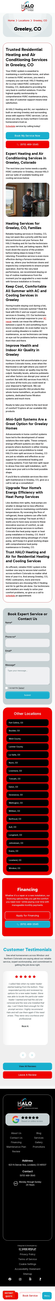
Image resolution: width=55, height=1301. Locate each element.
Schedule (10, 126)
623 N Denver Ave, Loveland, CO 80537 (27, 1165)
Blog (38, 1133)
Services (39, 1137)
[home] (27, 6)
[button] (47, 1295)
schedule (10, 595)
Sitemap (27, 1274)
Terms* (21, 688)
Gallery (39, 1142)
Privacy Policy (27, 1254)
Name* (8, 622)
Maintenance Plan (16, 1146)
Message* (10, 665)
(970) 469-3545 (27, 1175)
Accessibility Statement (27, 1269)
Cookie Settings (27, 1264)
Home (11, 20)
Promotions (39, 1146)
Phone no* (10, 637)
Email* (8, 651)
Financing (16, 1142)
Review (16, 1151)
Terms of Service (27, 1259)
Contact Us (16, 1137)
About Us (16, 1133)
